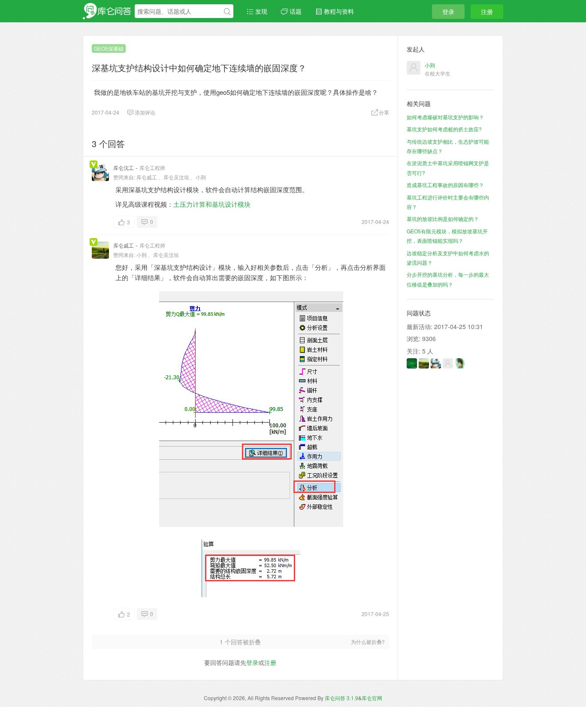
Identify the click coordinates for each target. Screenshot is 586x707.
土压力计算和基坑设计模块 (212, 203)
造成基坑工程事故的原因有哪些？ (445, 184)
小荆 (201, 177)
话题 (295, 11)
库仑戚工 (146, 177)
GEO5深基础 (109, 48)
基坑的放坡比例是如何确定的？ (443, 218)
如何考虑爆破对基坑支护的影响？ (445, 117)
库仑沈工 (123, 167)
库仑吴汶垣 (176, 177)
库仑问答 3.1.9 (341, 697)
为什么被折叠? (368, 641)
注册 (487, 11)
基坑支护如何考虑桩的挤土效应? (444, 129)
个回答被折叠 (240, 642)
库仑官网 (372, 697)
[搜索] (227, 11)
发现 (260, 11)
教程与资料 (338, 11)
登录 (448, 11)
